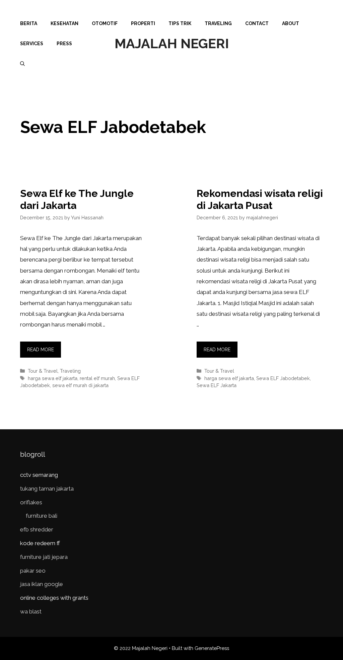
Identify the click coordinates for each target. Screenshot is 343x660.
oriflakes (31, 502)
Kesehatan (64, 23)
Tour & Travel (43, 371)
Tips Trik (179, 23)
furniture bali (41, 515)
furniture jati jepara (44, 557)
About (290, 23)
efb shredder (36, 529)
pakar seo (33, 570)
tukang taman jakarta (47, 488)
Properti (143, 23)
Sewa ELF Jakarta (216, 385)
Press (64, 43)
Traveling (218, 23)
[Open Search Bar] (22, 64)
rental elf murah (97, 378)
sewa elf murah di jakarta (80, 385)
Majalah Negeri (172, 43)
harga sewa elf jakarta (52, 378)
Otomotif (105, 23)
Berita (28, 23)
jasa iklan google (41, 584)
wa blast (31, 611)
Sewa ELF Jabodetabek (283, 378)
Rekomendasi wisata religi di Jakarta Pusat (260, 199)
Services (31, 43)
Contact (257, 23)
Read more (40, 349)
